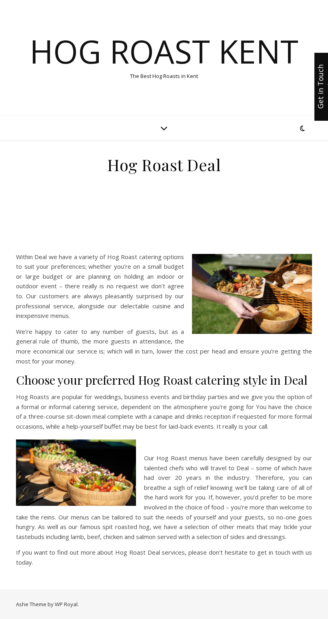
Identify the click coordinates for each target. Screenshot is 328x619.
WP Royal (66, 604)
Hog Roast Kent (164, 51)
